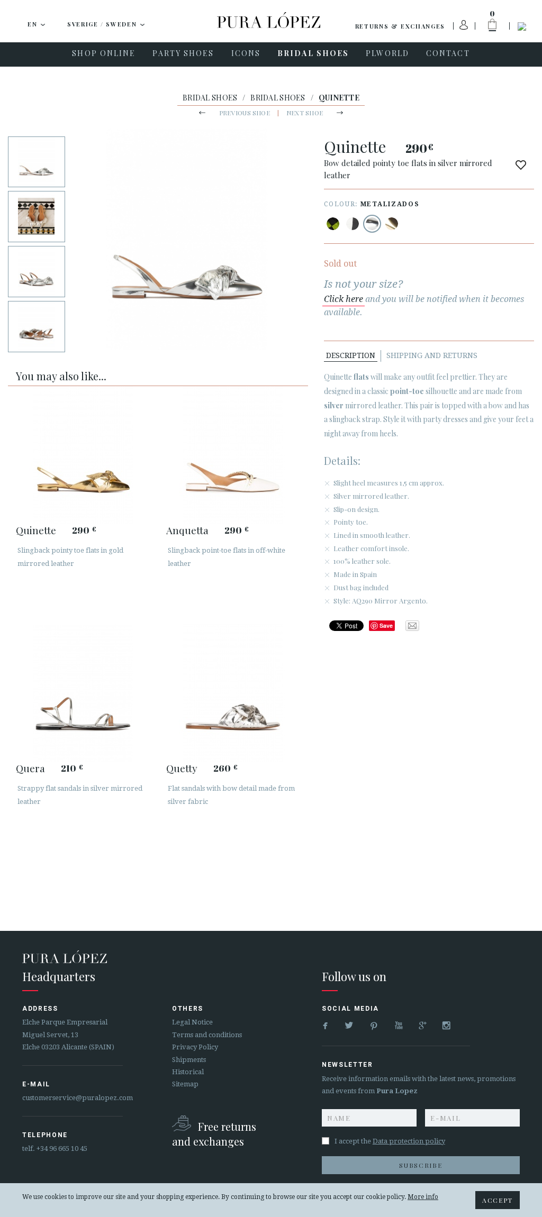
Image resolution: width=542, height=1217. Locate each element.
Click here (343, 299)
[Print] (333, 224)
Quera (30, 768)
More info (423, 1197)
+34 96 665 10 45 (62, 1148)
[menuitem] (104, 54)
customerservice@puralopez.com (77, 1098)
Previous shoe (244, 112)
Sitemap (185, 1084)
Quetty (181, 768)
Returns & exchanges (400, 26)
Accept (497, 1200)
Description (350, 355)
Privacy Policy (195, 1047)
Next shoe (304, 112)
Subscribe (420, 1165)
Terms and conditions (207, 1035)
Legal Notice (192, 1022)
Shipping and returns (431, 355)
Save (386, 625)
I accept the (390, 1141)
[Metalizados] (372, 224)
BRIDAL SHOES (210, 98)
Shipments (189, 1060)
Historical (188, 1072)
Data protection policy (409, 1141)
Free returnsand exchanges (214, 1133)
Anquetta (187, 530)
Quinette (36, 530)
